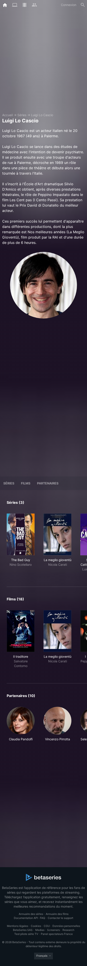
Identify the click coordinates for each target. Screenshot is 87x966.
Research (68, 930)
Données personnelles (66, 926)
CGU (47, 926)
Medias (39, 930)
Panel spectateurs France (57, 934)
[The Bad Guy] (21, 534)
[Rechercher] (83, 5)
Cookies (36, 926)
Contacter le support (60, 918)
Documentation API (26, 918)
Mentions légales (17, 926)
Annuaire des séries (31, 914)
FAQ (42, 918)
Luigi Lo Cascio (42, 115)
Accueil (7, 115)
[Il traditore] (21, 631)
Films (25, 483)
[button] (21, 726)
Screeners (53, 930)
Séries (21, 115)
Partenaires (47, 483)
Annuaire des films (57, 914)
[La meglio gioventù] (57, 534)
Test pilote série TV (26, 934)
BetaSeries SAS (23, 930)
